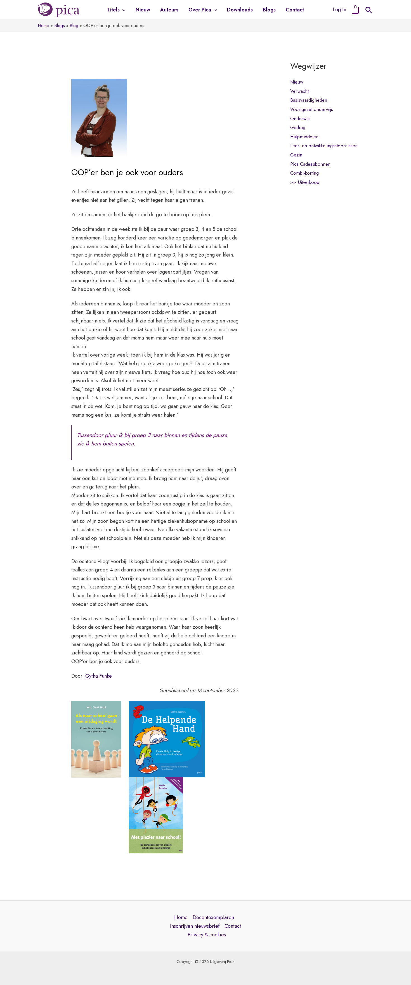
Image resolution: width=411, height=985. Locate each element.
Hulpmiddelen (304, 136)
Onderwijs (300, 118)
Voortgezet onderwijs (311, 109)
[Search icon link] (368, 10)
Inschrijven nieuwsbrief (194, 926)
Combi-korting (304, 173)
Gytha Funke (98, 676)
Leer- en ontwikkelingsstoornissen (324, 145)
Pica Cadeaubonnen (310, 164)
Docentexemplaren (213, 917)
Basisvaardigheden (308, 100)
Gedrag (297, 127)
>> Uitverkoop (304, 182)
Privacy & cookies (207, 934)
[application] (123, 10)
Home (181, 917)
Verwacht (299, 91)
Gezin (296, 154)
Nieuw (296, 82)
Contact (233, 926)
